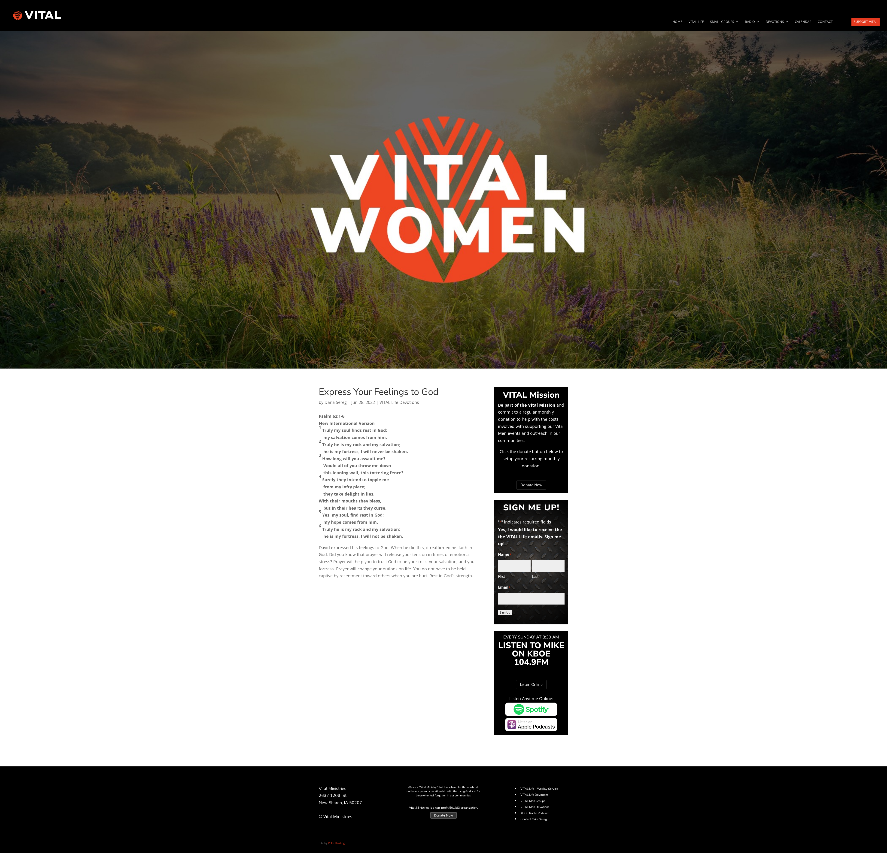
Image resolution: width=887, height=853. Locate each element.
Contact (825, 22)
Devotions (775, 22)
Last (535, 576)
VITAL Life (696, 22)
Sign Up (505, 612)
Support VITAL (865, 21)
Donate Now (531, 484)
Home (677, 22)
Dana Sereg (336, 402)
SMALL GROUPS (722, 22)
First (501, 576)
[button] (399, 416)
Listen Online (531, 684)
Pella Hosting (336, 843)
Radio (750, 22)
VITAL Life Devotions (399, 402)
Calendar (803, 22)
